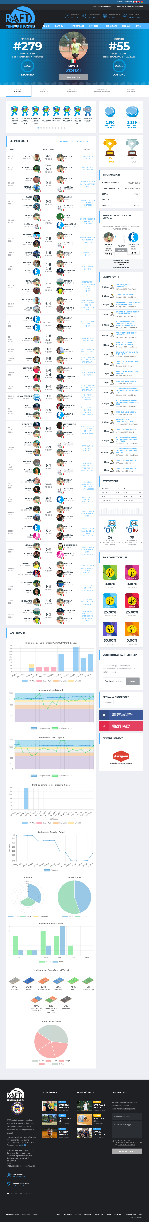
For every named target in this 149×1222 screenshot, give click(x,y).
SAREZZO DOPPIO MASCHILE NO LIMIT (87, 323)
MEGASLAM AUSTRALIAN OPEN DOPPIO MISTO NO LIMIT (87, 466)
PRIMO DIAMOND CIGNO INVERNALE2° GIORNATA (87, 387)
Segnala (108, 702)
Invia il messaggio (127, 1151)
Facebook (14, 1194)
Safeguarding (136, 1217)
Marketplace (77, 26)
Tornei (46, 26)
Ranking (93, 26)
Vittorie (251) (66, 141)
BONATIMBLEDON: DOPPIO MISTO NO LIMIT (87, 184)
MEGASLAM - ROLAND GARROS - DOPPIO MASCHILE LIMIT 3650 (87, 305)
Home (58, 1214)
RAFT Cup (60, 26)
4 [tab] (47, 128)
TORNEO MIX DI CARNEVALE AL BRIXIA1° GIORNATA (87, 569)
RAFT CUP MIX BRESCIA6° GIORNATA (87, 499)
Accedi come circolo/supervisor (129, 7)
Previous (84, 109)
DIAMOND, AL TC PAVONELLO (87, 168)
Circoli (126, 26)
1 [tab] (38, 128)
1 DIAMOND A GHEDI (87, 157)
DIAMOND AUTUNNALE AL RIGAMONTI (87, 397)
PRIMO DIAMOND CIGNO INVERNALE (87, 350)
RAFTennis (74, 17)
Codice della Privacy (126, 1144)
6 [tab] (52, 128)
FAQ (140, 1214)
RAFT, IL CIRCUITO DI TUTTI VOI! (99, 1134)
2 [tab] (41, 128)
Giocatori (111, 26)
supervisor (92, 17)
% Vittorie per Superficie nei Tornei (51, 970)
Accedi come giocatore (101, 7)
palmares (71, 90)
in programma (102, 90)
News (138, 26)
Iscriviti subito (18, 1186)
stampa (130, 90)
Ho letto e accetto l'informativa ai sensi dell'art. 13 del (128, 1142)
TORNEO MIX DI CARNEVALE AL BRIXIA (87, 513)
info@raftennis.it (136, 17)
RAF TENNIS (10, 1214)
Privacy (118, 1214)
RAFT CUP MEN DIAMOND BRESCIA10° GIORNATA (87, 429)
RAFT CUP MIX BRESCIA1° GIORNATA (87, 448)
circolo (112, 17)
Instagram (27, 1194)
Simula (121, 250)
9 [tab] (61, 128)
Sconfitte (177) (84, 141)
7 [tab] (55, 128)
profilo (18, 90)
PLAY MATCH (73, 77)
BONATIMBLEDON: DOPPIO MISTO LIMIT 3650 (87, 202)
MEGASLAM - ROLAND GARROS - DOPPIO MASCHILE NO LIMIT (87, 286)
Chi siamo (68, 1214)
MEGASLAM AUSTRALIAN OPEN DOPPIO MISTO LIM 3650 (87, 485)
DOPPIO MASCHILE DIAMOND (87, 268)
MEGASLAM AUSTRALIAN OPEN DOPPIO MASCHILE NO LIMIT (87, 616)
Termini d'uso (130, 1214)
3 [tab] (44, 128)
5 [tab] (49, 128)
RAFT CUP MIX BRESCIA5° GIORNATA (87, 588)
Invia (132, 681)
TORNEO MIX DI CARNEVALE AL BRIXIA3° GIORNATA (87, 532)
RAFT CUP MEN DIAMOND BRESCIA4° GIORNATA (87, 411)
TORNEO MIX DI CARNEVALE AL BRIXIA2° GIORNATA (87, 550)
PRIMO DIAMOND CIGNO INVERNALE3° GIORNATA (87, 359)
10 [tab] (64, 128)
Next (88, 109)
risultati (45, 90)
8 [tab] (58, 128)
